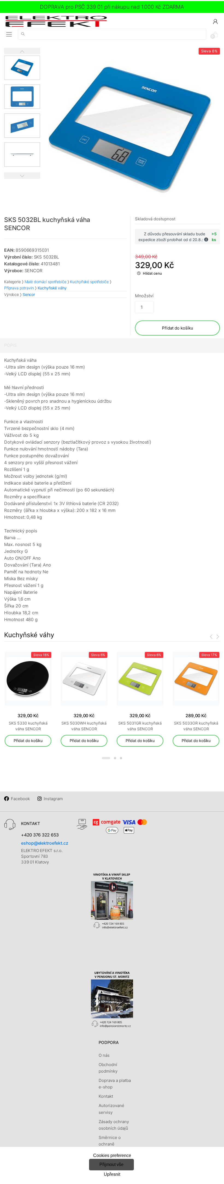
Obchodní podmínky (108, 1068)
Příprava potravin (19, 288)
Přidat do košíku (177, 328)
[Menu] (9, 34)
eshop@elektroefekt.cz (44, 843)
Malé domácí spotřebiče (45, 281)
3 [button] (121, 758)
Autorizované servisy (111, 1109)
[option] (130, 130)
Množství (144, 295)
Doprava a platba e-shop (115, 1084)
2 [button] (115, 758)
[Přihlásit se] (215, 21)
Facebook (20, 798)
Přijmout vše (111, 1164)
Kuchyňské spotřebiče (89, 281)
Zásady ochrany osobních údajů (114, 1125)
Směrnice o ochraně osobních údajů (113, 1144)
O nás (104, 1055)
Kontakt (106, 1096)
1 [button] (106, 758)
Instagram (53, 798)
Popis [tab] (10, 345)
